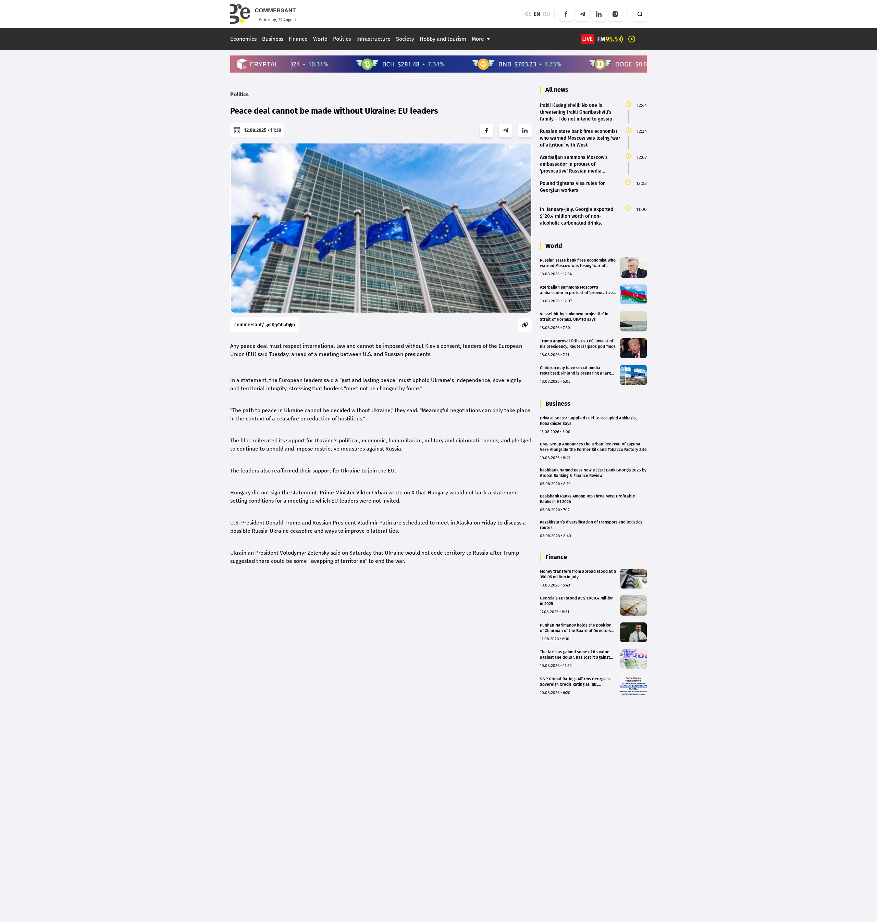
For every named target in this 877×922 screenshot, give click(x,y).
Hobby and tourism (443, 39)
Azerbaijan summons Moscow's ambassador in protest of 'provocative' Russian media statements (577, 290)
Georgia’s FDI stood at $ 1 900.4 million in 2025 (577, 601)
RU (546, 14)
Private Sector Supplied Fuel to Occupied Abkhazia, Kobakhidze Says (588, 421)
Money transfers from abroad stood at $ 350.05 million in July (578, 574)
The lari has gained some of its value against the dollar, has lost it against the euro (575, 654)
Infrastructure (373, 39)
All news (556, 89)
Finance (298, 39)
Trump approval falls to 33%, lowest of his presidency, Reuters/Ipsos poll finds (578, 344)
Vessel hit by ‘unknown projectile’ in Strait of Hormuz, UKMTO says (574, 317)
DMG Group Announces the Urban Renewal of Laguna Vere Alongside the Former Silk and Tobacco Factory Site (593, 447)
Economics (243, 39)
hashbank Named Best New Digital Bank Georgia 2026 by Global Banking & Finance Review (593, 473)
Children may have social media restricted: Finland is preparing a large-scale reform (577, 370)
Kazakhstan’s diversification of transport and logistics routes (591, 525)
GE (528, 14)
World (320, 39)
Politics (342, 39)
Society (405, 39)
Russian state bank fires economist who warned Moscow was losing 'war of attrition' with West (578, 263)
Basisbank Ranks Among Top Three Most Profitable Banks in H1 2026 (587, 499)
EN (537, 14)
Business (272, 39)
